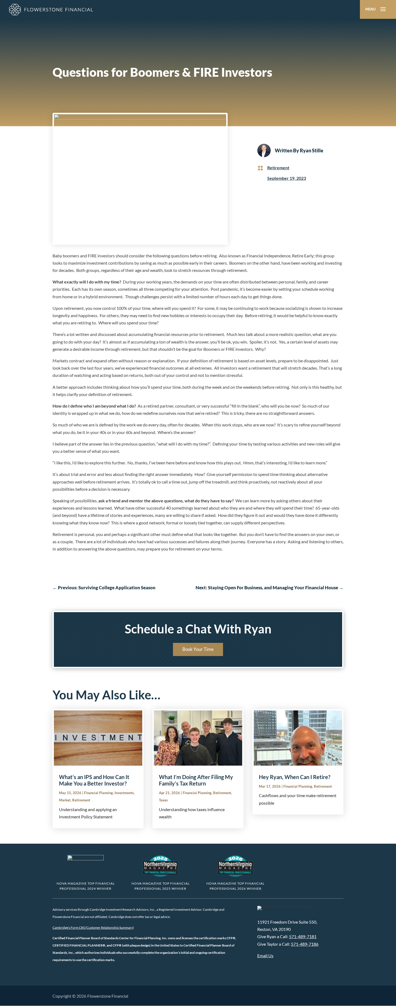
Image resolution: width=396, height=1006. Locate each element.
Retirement (278, 167)
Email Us (265, 955)
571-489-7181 (303, 936)
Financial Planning (98, 793)
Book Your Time (198, 649)
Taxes (163, 800)
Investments (124, 793)
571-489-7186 (304, 944)
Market (65, 800)
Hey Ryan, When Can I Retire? (294, 777)
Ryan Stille (311, 150)
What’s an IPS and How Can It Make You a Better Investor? (94, 780)
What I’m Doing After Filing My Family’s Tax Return (196, 780)
